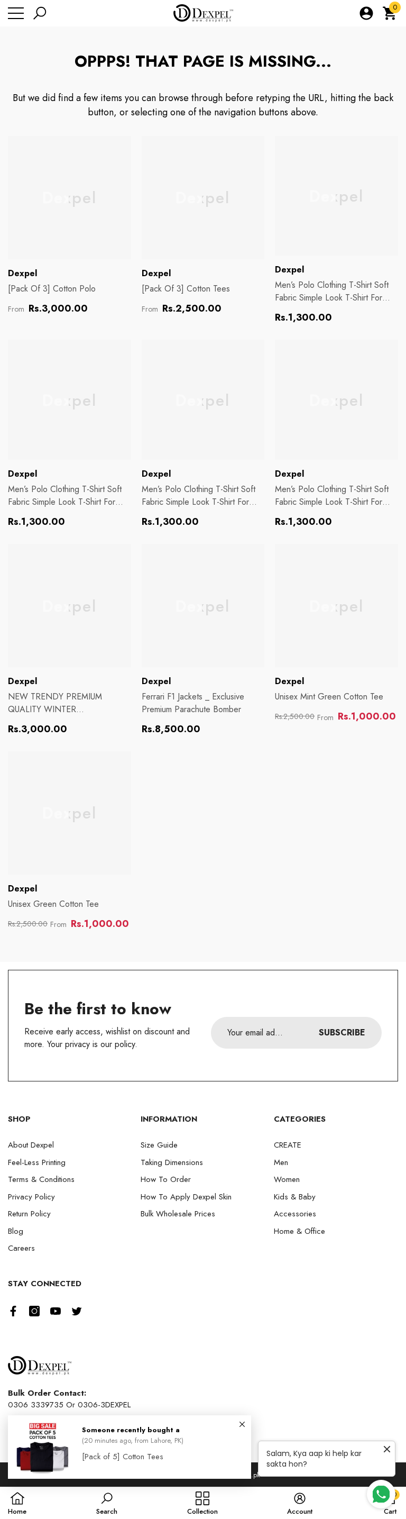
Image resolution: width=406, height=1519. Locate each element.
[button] (40, 13)
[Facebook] (13, 1311)
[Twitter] (76, 1311)
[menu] (16, 13)
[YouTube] (55, 1311)
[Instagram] (34, 1311)
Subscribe (342, 1032)
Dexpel (22, 273)
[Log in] (366, 13)
